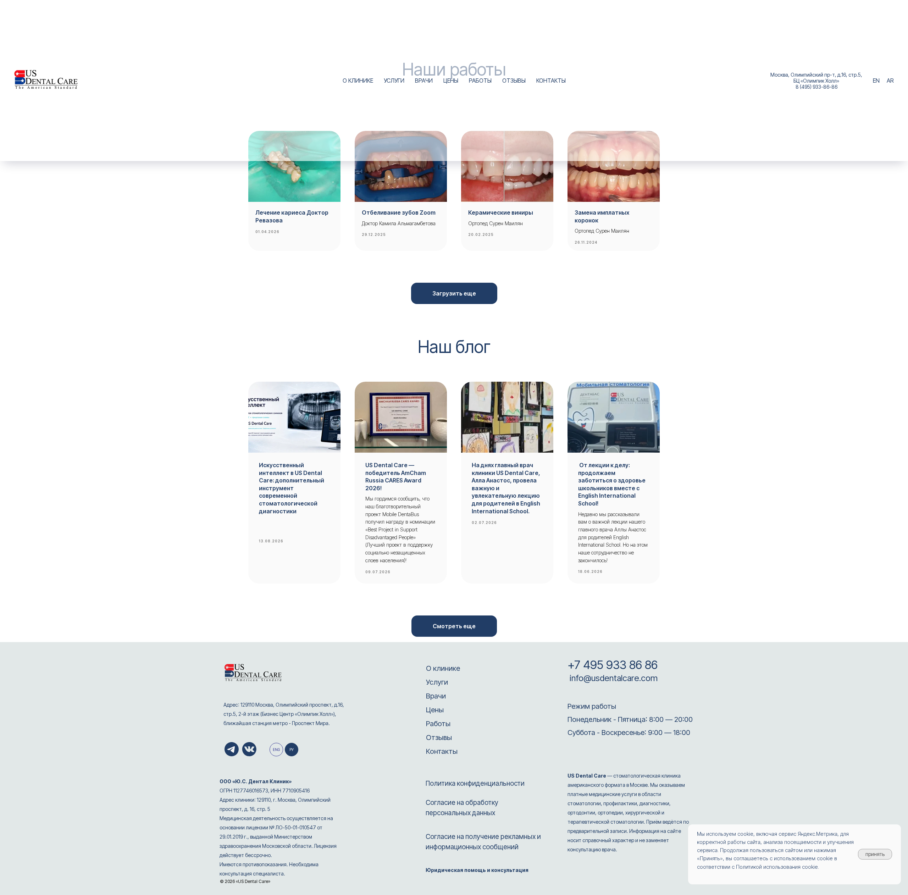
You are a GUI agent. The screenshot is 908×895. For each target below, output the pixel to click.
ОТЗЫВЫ (514, 80)
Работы (438, 723)
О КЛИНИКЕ (358, 80)
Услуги (437, 682)
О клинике (443, 668)
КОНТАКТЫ (551, 80)
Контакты (442, 751)
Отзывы (439, 737)
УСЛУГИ (394, 80)
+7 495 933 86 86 (613, 665)
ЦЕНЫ (450, 80)
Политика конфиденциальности (475, 783)
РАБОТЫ (480, 80)
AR (890, 80)
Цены (435, 710)
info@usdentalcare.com (613, 678)
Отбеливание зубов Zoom (399, 212)
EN (876, 80)
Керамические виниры (500, 212)
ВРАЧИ (424, 80)
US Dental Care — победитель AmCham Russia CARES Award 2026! (395, 477)
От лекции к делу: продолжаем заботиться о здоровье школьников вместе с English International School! (612, 484)
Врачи (436, 696)
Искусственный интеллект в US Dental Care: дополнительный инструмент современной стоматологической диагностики (291, 488)
